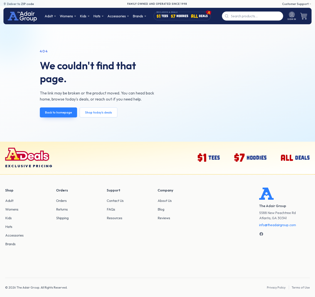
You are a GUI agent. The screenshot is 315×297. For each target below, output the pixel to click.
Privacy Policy (276, 287)
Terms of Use (301, 287)
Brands (138, 16)
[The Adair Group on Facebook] (261, 234)
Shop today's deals (98, 112)
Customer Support (295, 4)
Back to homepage (58, 112)
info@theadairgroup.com (277, 225)
